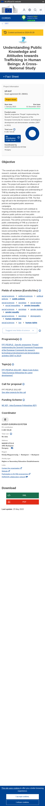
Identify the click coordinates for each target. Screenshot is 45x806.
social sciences (8, 296)
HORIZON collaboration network (17, 477)
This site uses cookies (11, 788)
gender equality (12, 312)
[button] (29, 9)
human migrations (13, 319)
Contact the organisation (14, 468)
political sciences (25, 296)
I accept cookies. (22, 797)
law (19, 323)
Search (35, 9)
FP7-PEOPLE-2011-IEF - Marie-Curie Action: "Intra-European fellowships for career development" (20, 372)
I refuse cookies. (22, 802)
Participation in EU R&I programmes (18, 474)
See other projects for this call (14, 392)
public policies (18, 299)
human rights (31, 323)
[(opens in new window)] (10, 9)
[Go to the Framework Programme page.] (22, 40)
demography (35, 316)
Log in (24, 9)
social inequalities (12, 305)
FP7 (6, 24)
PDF (24, 502)
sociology (22, 303)
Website (8, 471)
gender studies (36, 309)
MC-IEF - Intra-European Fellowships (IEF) (19, 405)
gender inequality (32, 305)
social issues (35, 303)
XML (24, 495)
